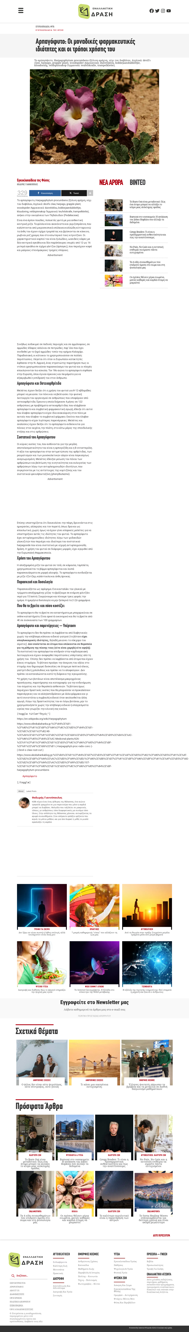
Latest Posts (31, 791)
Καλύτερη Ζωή (35, 1155)
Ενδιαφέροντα (35, 1211)
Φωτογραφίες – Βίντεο (89, 1283)
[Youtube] (168, 11)
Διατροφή (58, 1279)
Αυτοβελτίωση (147, 1155)
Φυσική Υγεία (120, 1272)
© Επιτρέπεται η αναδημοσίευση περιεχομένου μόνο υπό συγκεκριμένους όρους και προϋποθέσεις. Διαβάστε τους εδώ (26, 1317)
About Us (14, 1290)
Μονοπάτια (58, 1269)
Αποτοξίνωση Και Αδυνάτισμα (61, 1286)
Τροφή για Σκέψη (155, 1268)
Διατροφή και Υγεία (62, 1291)
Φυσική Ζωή (120, 1278)
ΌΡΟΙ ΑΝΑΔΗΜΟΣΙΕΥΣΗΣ (21, 1309)
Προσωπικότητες (155, 1265)
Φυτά (52, 27)
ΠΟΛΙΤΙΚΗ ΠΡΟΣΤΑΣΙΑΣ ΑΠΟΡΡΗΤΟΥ (94, 1016)
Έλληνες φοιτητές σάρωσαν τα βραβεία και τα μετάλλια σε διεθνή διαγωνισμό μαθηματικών (146, 1087)
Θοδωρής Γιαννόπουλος (27, 184)
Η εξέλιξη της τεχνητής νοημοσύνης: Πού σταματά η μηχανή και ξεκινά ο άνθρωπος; (147, 990)
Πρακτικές (58, 1273)
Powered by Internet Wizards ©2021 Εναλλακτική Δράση (150, 1328)
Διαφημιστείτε (17, 1294)
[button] (21, 11)
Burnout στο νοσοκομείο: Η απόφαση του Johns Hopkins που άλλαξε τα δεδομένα (149, 219)
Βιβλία (75, 1211)
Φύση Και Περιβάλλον (124, 1302)
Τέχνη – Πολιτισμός (87, 1280)
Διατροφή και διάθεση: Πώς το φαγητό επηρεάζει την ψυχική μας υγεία (42, 990)
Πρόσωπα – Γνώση (157, 1254)
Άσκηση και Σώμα (123, 1285)
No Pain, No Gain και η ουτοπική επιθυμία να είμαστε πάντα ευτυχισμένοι (146, 249)
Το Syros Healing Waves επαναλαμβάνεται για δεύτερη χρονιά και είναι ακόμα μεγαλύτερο (153, 1219)
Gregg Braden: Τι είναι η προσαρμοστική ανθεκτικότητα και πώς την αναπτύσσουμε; (148, 234)
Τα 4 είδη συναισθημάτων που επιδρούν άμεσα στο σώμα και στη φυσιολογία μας (147, 264)
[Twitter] (157, 11)
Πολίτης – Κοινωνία (88, 1276)
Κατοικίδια (83, 1265)
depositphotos (17, 1283)
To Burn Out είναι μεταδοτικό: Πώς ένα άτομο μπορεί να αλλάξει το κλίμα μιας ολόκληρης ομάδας (147, 204)
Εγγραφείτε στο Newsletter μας (94, 1002)
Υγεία (117, 1254)
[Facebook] (151, 11)
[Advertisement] (55, 299)
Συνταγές (57, 1295)
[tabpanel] (134, 242)
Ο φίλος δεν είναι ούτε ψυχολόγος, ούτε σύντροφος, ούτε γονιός (42, 1085)
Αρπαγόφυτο (30, 776)
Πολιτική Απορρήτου (20, 1301)
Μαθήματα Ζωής (86, 1268)
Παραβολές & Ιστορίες (89, 1272)
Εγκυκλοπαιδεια (43, 27)
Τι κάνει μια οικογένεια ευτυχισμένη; (94, 1085)
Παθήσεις (118, 1265)
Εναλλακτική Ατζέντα (159, 1274)
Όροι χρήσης (16, 1298)
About (21, 791)
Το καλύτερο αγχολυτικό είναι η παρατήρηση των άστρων (114, 1218)
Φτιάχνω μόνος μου (124, 1298)
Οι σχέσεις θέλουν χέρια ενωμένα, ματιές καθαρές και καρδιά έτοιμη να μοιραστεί (149, 279)
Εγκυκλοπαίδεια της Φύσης (50, 30)
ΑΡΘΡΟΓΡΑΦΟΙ (16, 1286)
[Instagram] (163, 11)
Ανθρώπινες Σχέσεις (42, 1080)
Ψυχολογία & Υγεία (74, 1155)
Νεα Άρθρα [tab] (111, 183)
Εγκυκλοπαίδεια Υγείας (125, 1261)
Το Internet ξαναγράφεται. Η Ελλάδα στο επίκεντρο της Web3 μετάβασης (94, 990)
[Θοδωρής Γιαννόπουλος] (24, 807)
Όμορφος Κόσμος (147, 1080)
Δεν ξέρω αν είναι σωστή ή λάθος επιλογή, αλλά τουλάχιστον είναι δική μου (42, 933)
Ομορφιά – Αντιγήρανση (126, 1295)
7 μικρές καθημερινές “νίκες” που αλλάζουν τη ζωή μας (94, 933)
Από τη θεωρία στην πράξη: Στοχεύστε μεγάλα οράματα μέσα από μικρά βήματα (147, 933)
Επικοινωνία (16, 1305)
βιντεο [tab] (137, 183)
